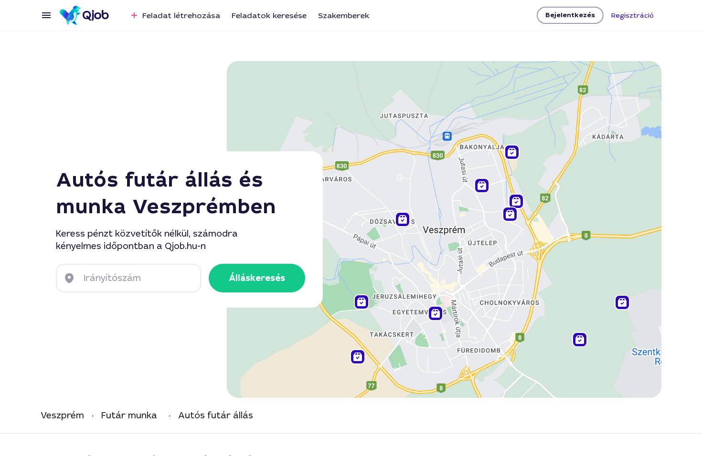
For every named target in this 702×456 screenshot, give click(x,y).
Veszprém (62, 416)
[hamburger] (46, 15)
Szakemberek (343, 15)
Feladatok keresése (269, 15)
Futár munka (129, 416)
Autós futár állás (215, 416)
